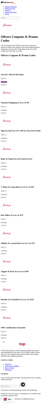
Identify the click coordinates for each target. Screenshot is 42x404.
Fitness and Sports (11, 12)
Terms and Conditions (12, 366)
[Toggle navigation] (15, 3)
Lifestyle (7, 10)
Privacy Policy (9, 368)
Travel (7, 14)
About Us (8, 364)
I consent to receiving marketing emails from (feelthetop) (19, 390)
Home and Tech (10, 8)
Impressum (8, 370)
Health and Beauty (11, 7)
